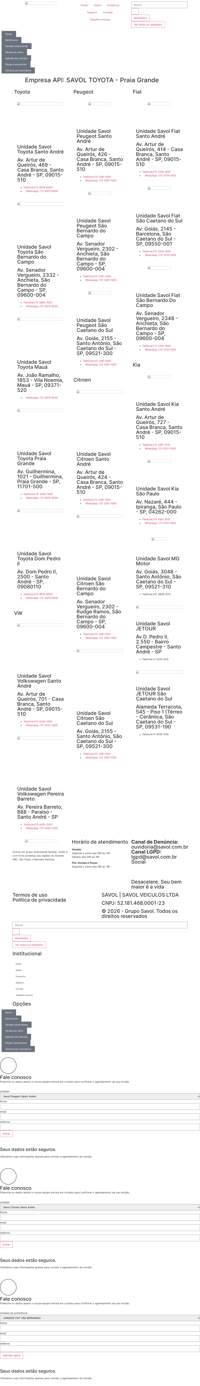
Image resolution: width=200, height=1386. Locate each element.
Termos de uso (29, 895)
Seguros (92, 12)
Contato (108, 12)
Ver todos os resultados (148, 24)
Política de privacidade (39, 900)
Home (84, 5)
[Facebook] (144, 871)
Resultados (140, 17)
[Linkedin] (135, 871)
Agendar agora (11, 1355)
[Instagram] (152, 871)
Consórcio (113, 5)
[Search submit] (134, 11)
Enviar (6, 1133)
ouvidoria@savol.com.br (159, 844)
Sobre (97, 5)
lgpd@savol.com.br (154, 854)
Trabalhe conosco (99, 19)
